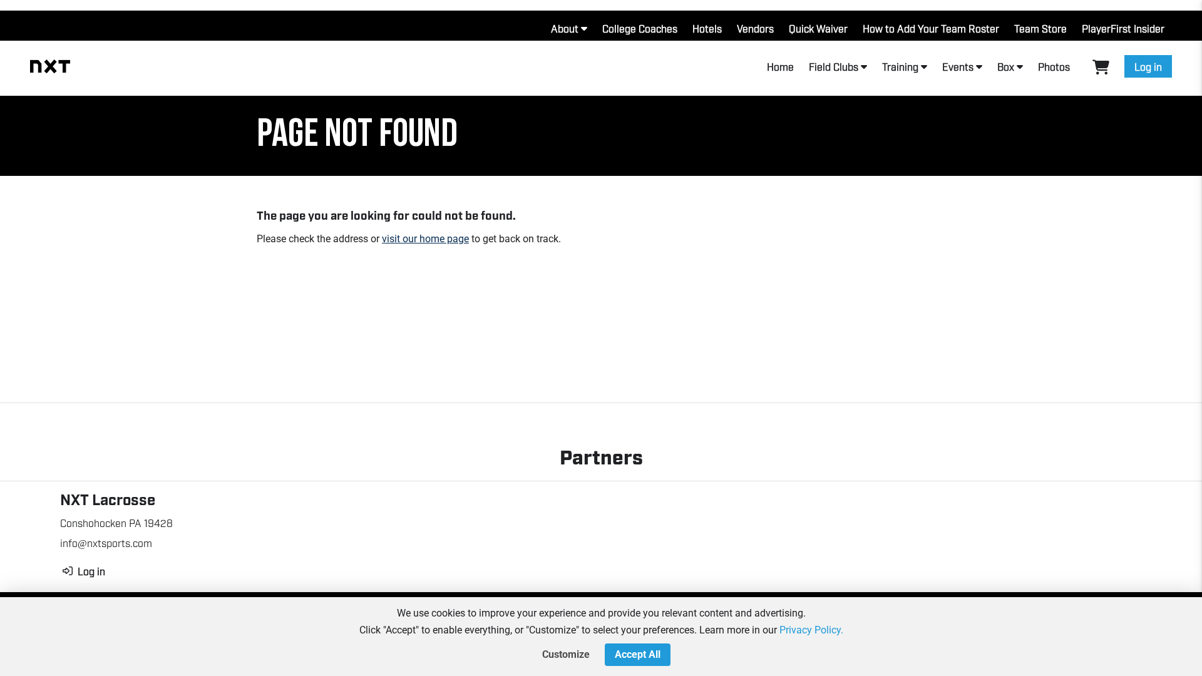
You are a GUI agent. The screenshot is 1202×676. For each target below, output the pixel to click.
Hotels (707, 28)
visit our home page (425, 239)
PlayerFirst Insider (1123, 28)
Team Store (1040, 28)
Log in (1148, 66)
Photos (1054, 66)
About (564, 28)
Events (957, 66)
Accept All (637, 654)
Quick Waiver (818, 28)
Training (900, 66)
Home (780, 66)
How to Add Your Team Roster (931, 28)
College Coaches (639, 28)
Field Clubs (833, 66)
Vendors (755, 28)
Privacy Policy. (811, 630)
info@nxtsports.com (106, 542)
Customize (566, 654)
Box (1005, 66)
